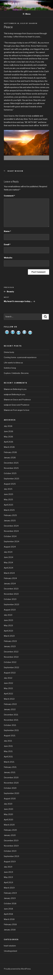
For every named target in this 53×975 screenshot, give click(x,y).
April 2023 (8, 631)
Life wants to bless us (13, 363)
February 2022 (10, 704)
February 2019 (10, 893)
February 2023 (10, 641)
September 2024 (11, 541)
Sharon (33, 23)
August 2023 (10, 610)
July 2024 (8, 552)
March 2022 (9, 699)
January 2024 (10, 583)
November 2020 (11, 783)
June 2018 (8, 909)
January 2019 (10, 898)
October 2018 (10, 903)
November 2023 (11, 594)
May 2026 (8, 437)
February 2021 (10, 767)
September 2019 (11, 856)
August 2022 (10, 673)
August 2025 (10, 484)
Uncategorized (10, 951)
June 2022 (8, 683)
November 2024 (11, 531)
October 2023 (10, 599)
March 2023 (9, 636)
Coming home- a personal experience (20, 357)
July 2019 (8, 867)
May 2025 (8, 499)
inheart (12, 4)
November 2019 (11, 846)
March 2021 (9, 762)
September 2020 (11, 793)
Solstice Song (10, 368)
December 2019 (11, 840)
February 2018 (10, 924)
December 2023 (11, 589)
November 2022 (11, 657)
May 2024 (8, 562)
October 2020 (10, 788)
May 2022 (8, 688)
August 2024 (10, 547)
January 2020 (10, 835)
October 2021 (10, 725)
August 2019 (10, 861)
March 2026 (9, 447)
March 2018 (9, 919)
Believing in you (19, 389)
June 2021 (8, 746)
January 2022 (10, 709)
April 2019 (8, 882)
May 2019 (8, 877)
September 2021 (11, 730)
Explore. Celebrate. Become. (16, 373)
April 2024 (8, 568)
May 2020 (8, 814)
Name (7, 231)
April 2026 (8, 442)
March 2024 (9, 573)
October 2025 (10, 473)
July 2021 (8, 741)
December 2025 (11, 463)
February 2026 (10, 452)
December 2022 (11, 652)
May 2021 (8, 751)
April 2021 (8, 756)
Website (8, 258)
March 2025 (9, 510)
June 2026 (8, 431)
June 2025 (8, 494)
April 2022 (8, 694)
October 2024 (10, 536)
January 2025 (10, 520)
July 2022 (8, 678)
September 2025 (11, 478)
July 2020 (8, 804)
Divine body (9, 352)
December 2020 (11, 777)
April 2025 (8, 505)
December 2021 (11, 715)
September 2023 (11, 604)
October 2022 (10, 662)
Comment (9, 196)
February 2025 (10, 515)
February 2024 (10, 578)
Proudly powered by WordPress (17, 969)
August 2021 (9, 735)
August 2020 (10, 798)
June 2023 (8, 620)
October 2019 (10, 851)
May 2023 (8, 625)
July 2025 (8, 489)
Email (7, 244)
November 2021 (11, 720)
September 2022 (11, 667)
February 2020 (10, 830)
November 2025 (11, 468)
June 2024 (8, 557)
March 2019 (9, 888)
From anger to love (21, 410)
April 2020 (8, 819)
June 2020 (8, 809)
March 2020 (9, 825)
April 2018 (8, 914)
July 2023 (8, 615)
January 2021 (9, 772)
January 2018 (10, 930)
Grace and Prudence (22, 399)
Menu (27, 14)
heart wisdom (15, 171)
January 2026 (10, 457)
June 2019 (8, 872)
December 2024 (11, 526)
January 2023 (10, 646)
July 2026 (8, 426)
